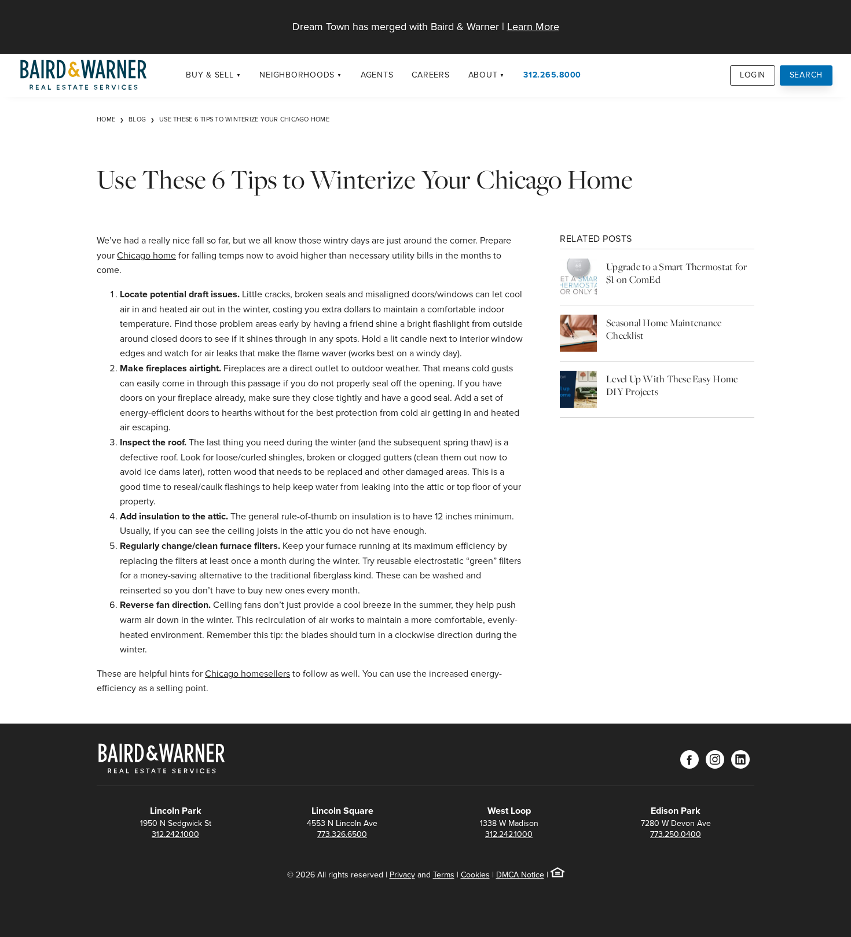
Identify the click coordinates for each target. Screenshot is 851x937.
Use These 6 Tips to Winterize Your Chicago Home (244, 119)
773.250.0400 (675, 834)
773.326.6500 (342, 834)
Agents (377, 75)
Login (752, 75)
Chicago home (146, 255)
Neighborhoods (297, 75)
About (483, 75)
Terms (443, 875)
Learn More (533, 26)
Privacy (402, 875)
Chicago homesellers (247, 673)
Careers (430, 75)
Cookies (475, 875)
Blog (137, 119)
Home (106, 119)
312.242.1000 (175, 834)
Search (806, 75)
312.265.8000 (552, 75)
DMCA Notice (520, 875)
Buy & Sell (210, 75)
